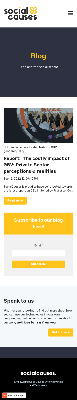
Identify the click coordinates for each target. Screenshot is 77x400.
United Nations (39, 147)
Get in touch (61, 332)
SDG (6, 147)
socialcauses (19, 147)
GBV (54, 147)
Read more (15, 200)
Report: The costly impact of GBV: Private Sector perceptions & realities (36, 165)
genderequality (14, 151)
